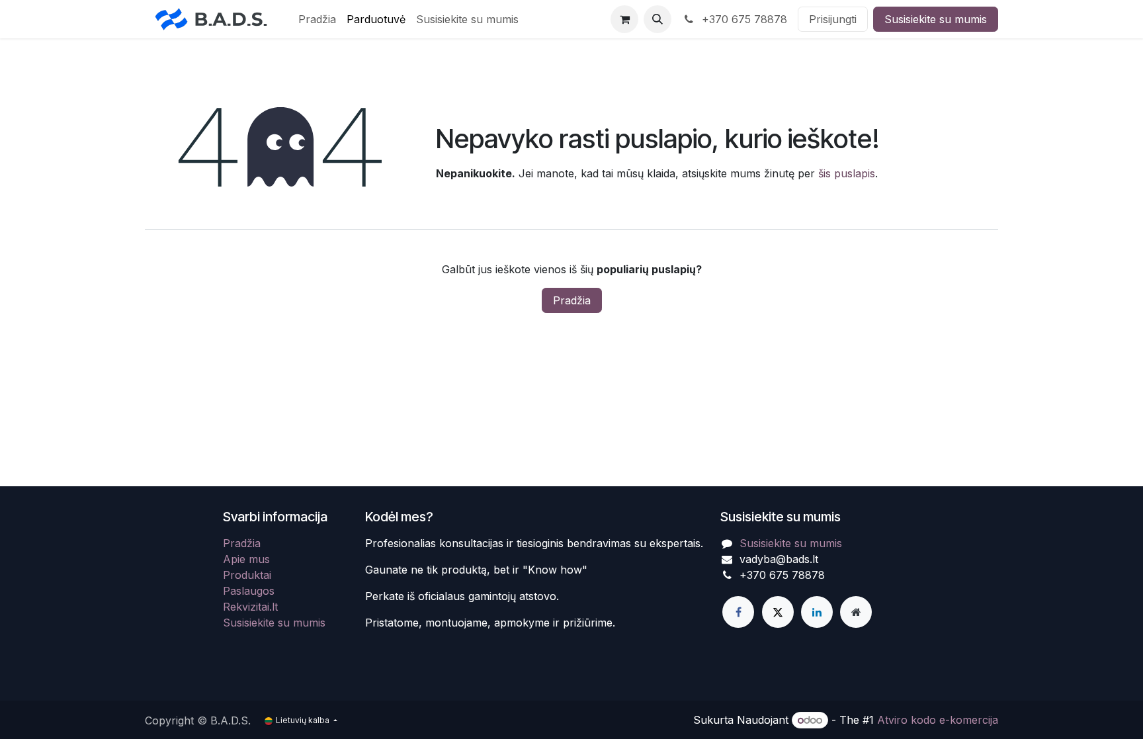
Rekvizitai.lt (250, 606)
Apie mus (246, 559)
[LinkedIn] (817, 612)
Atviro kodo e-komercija (937, 719)
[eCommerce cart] (624, 19)
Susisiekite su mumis (935, 19)
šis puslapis (846, 173)
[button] (657, 19)
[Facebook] (738, 612)
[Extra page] (856, 612)
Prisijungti (833, 19)
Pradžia (572, 300)
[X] (778, 612)
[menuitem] (317, 19)
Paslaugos (249, 590)
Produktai (247, 575)
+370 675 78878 (742, 19)
